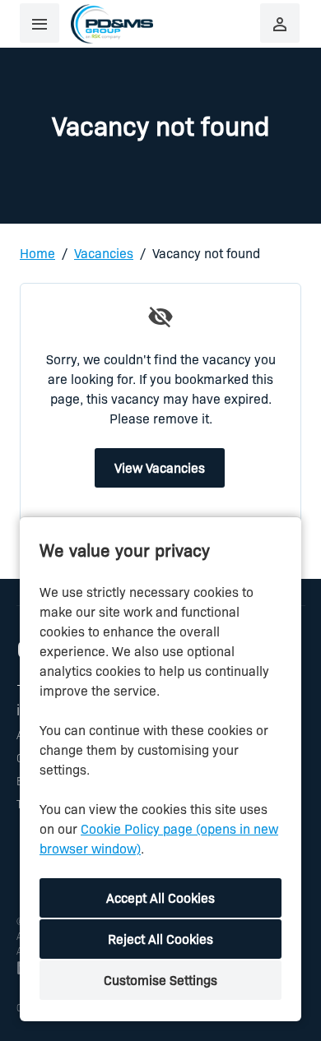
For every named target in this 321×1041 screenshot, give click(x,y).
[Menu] (39, 23)
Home (37, 252)
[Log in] (280, 23)
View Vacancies (159, 467)
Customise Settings (160, 979)
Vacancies (103, 252)
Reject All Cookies (160, 938)
